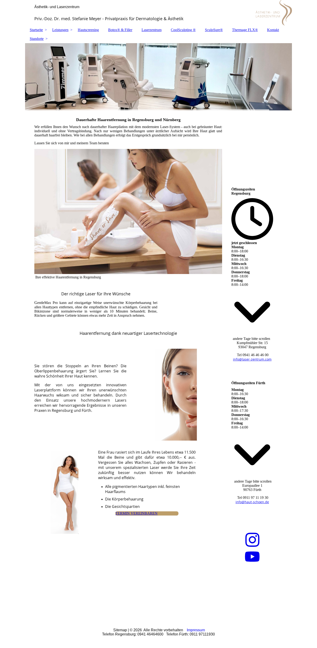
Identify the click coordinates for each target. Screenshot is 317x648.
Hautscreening (88, 30)
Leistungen (60, 30)
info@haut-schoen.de (252, 502)
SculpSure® (214, 30)
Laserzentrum (152, 30)
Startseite (36, 30)
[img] (158, 76)
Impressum (196, 630)
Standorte (37, 39)
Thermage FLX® (245, 30)
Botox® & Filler (120, 30)
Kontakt (273, 30)
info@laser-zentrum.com (252, 359)
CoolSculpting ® (183, 30)
